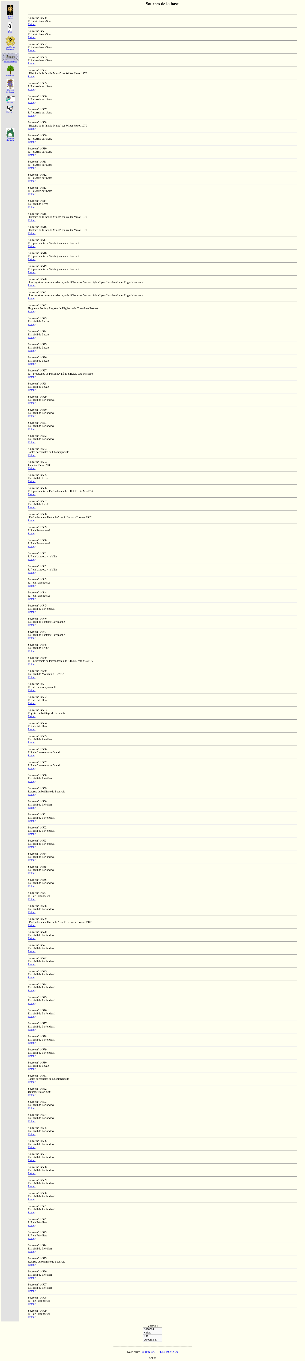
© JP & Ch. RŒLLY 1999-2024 (159, 1351)
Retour (31, 24)
